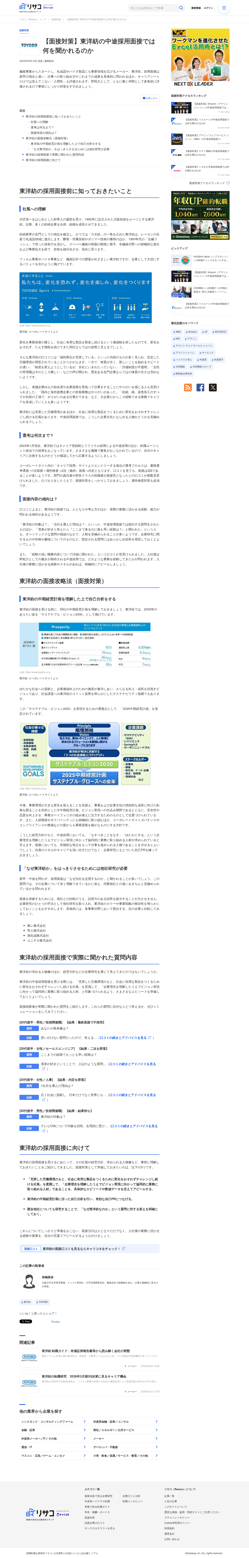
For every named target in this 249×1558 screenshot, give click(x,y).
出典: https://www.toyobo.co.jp (35, 325)
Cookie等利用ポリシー (177, 1523)
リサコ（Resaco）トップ (32, 19)
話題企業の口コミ (95, 1523)
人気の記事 (170, 1501)
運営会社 (169, 1533)
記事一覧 (169, 1496)
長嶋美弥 (47, 1277)
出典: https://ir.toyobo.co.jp (33, 788)
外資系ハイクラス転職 (97, 1501)
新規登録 (196, 8)
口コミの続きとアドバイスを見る (123, 1037)
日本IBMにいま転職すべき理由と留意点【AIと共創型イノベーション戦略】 (211, 290)
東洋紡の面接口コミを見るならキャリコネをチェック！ (82, 1248)
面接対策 (56, 19)
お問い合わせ (172, 1539)
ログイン (208, 8)
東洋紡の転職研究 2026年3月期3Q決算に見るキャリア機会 (84, 1376)
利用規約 (169, 1528)
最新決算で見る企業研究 (98, 1496)
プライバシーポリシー (177, 1517)
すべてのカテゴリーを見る (100, 1528)
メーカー (132, 1366)
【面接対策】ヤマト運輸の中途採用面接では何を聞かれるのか (207, 152)
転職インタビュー (133, 1501)
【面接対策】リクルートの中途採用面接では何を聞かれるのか (207, 121)
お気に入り (151, 98)
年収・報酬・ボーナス (97, 1512)
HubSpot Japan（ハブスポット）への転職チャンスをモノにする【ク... (211, 258)
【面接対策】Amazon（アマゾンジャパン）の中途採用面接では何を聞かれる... (211, 105)
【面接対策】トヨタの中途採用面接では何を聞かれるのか (207, 168)
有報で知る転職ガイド (97, 1506)
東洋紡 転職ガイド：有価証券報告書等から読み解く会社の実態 (86, 1350)
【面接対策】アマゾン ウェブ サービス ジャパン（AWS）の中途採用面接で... (207, 136)
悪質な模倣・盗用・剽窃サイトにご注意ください (192, 1512)
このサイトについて (175, 1506)
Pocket (55, 1322)
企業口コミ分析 (131, 1496)
